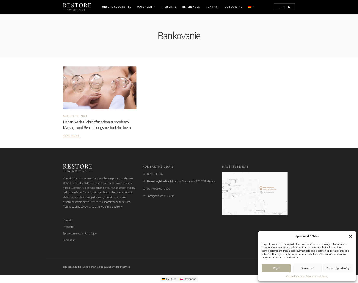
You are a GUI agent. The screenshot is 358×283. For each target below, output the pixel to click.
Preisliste (169, 6)
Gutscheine (233, 6)
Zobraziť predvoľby (337, 268)
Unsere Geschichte (116, 6)
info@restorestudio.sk (161, 196)
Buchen (284, 7)
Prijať (276, 268)
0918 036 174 (155, 174)
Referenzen (191, 6)
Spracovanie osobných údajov (80, 233)
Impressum (69, 240)
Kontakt (212, 6)
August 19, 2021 (75, 116)
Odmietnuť (307, 268)
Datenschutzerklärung (316, 276)
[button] (350, 236)
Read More (71, 135)
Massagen (144, 6)
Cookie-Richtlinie (295, 276)
